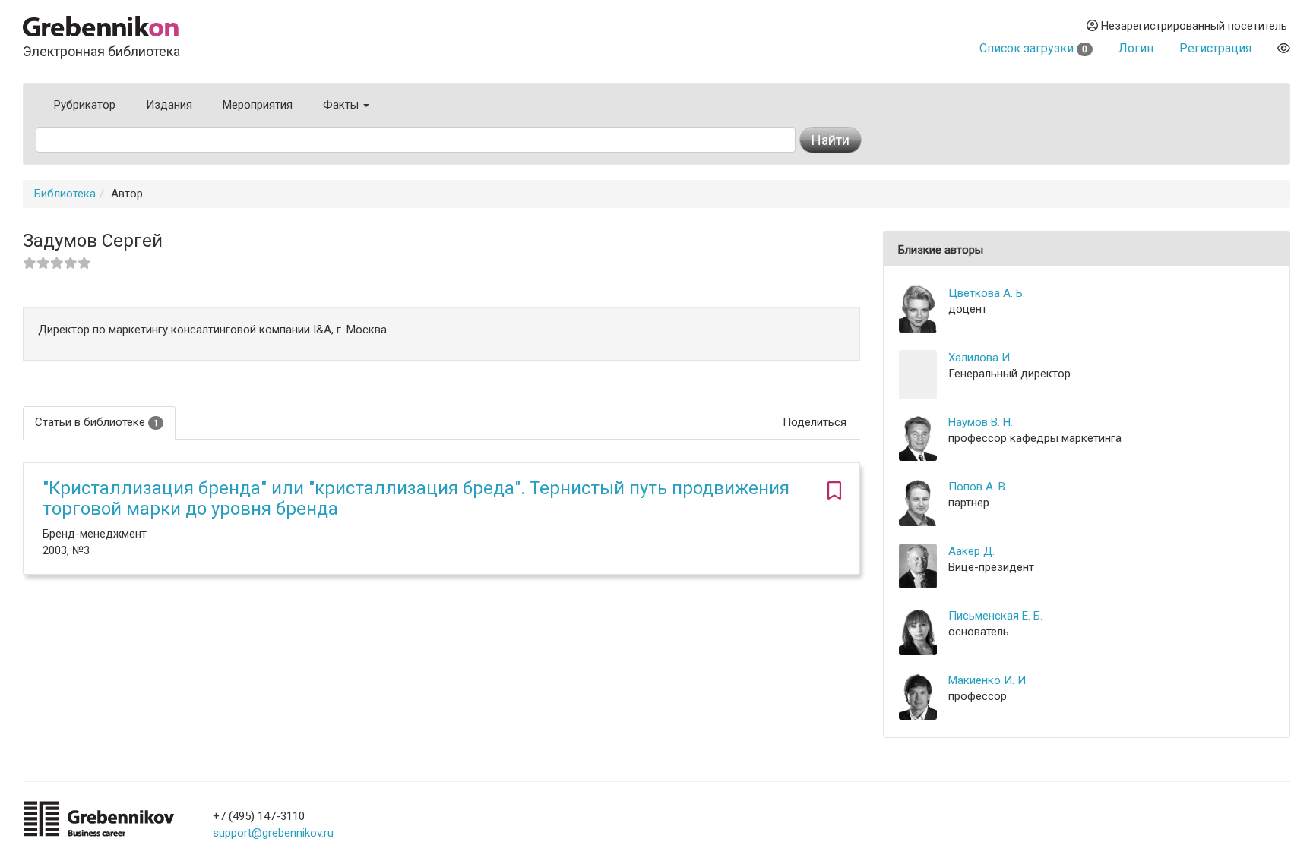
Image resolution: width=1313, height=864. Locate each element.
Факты (342, 105)
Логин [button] (1135, 48)
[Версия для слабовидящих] (1283, 48)
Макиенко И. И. (988, 680)
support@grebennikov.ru (273, 833)
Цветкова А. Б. (986, 293)
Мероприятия (258, 105)
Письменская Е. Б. (995, 616)
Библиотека (65, 193)
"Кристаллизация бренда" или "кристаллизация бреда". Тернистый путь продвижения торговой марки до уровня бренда (416, 498)
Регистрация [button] (1215, 48)
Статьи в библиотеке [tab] (96, 422)
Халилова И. (980, 357)
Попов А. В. (978, 486)
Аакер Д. (971, 551)
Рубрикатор (84, 105)
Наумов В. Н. (980, 422)
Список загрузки (1033, 48)
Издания (169, 105)
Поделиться (814, 422)
